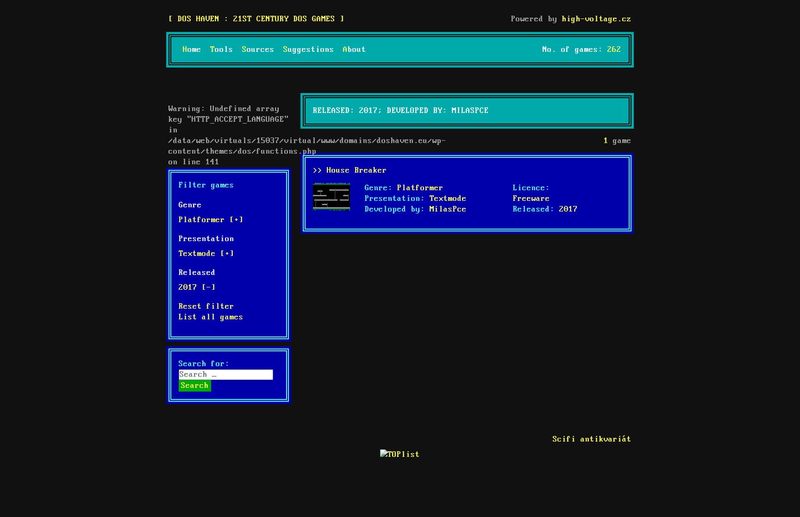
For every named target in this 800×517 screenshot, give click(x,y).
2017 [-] (197, 287)
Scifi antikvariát (592, 439)
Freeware (531, 198)
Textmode (448, 198)
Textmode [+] (206, 253)
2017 (568, 209)
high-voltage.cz (596, 19)
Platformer (420, 188)
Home (192, 49)
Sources (258, 49)
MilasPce (448, 209)
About (354, 49)
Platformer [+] (211, 220)
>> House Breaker (350, 170)
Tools (221, 49)
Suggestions (308, 49)
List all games (211, 317)
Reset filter (206, 306)
